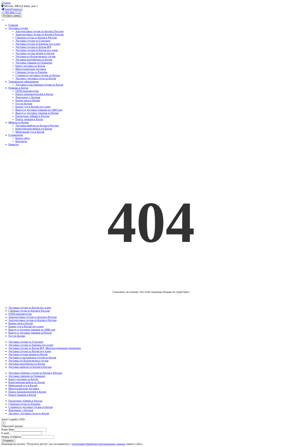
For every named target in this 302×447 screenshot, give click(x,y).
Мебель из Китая (18, 122)
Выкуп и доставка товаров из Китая (36, 113)
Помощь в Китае (18, 87)
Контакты (21, 141)
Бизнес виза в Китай (27, 100)
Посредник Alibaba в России (32, 116)
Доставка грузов (18, 28)
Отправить (8, 440)
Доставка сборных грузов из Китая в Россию (35, 372)
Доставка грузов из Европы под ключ (37, 43)
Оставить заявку (11, 15)
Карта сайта (22, 138)
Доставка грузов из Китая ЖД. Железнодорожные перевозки (44, 348)
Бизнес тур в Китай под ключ (33, 106)
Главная (13, 25)
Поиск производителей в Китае (34, 94)
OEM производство (27, 91)
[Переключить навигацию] (2, 20)
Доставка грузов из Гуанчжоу (33, 40)
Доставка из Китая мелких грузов (35, 56)
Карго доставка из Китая (30, 65)
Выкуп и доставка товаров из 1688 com (38, 109)
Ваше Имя (7, 429)
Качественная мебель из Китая (33, 128)
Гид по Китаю (23, 103)
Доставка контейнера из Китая (33, 59)
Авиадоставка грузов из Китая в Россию (39, 34)
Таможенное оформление (23, 81)
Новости (13, 144)
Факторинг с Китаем (27, 97)
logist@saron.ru (13, 9)
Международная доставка (30, 69)
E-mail (5, 433)
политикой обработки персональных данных (98, 443)
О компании (15, 135)
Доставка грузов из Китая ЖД (33, 47)
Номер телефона (11, 436)
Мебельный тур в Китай (29, 131)
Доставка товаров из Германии (33, 62)
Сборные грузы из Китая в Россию (36, 37)
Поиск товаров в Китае (29, 119)
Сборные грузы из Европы (31, 72)
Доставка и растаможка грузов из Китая (39, 84)
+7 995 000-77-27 (11, 12)
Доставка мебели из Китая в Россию (37, 125)
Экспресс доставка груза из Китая (35, 78)
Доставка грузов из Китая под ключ (36, 50)
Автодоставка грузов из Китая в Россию (39, 31)
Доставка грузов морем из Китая (34, 53)
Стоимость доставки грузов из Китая (37, 75)
